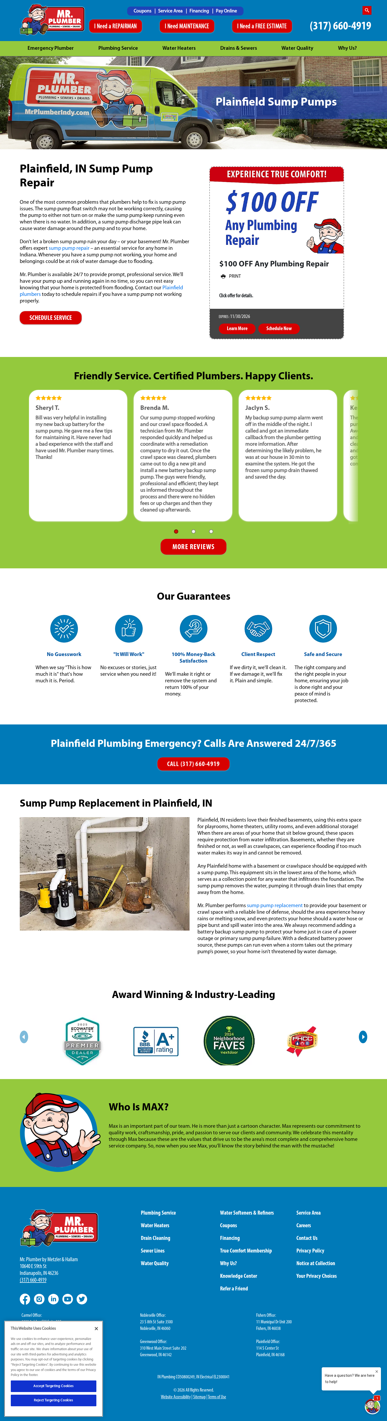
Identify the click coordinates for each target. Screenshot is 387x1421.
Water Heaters (179, 48)
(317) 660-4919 (340, 26)
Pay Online (226, 11)
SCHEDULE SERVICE (50, 318)
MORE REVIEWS (193, 547)
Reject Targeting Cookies (53, 1400)
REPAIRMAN (124, 26)
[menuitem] (144, 11)
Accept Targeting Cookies (53, 1386)
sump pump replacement (275, 905)
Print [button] (235, 276)
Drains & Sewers (238, 48)
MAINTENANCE (194, 26)
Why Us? (347, 48)
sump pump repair (69, 248)
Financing (200, 11)
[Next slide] (363, 1037)
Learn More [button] (237, 328)
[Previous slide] (24, 1037)
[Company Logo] (52, 20)
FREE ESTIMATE (271, 26)
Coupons (143, 11)
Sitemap (199, 1397)
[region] (53, 1369)
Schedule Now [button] (279, 328)
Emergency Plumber (51, 48)
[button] (176, 531)
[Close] (96, 1328)
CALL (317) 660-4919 (193, 764)
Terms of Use (217, 1397)
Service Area (171, 11)
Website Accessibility (176, 1397)
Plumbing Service (118, 48)
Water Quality (297, 48)
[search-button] (367, 10)
